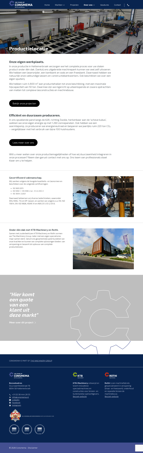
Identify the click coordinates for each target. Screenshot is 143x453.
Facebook (16, 402)
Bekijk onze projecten (24, 103)
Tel (127, 5)
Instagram (16, 405)
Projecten (74, 5)
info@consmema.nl (20, 397)
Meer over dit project (21, 322)
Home (47, 5)
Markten (58, 5)
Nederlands (44, 12)
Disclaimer (33, 447)
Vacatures (104, 5)
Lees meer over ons (23, 142)
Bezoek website (80, 396)
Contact (117, 5)
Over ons (88, 5)
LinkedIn (15, 400)
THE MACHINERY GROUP (41, 360)
